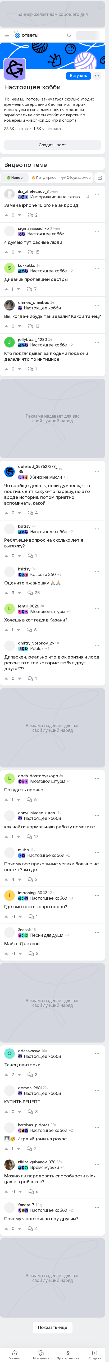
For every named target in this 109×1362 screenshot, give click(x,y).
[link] (52, 204)
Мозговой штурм (47, 611)
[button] (99, 177)
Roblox (37, 648)
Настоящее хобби (45, 234)
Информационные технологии (57, 197)
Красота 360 (43, 574)
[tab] (15, 177)
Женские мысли (46, 477)
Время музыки (44, 1167)
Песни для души (46, 935)
